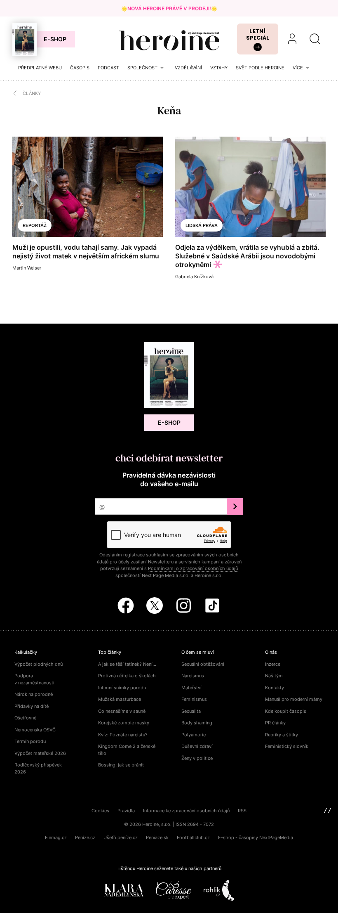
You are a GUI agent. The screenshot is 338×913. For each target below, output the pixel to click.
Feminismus (194, 699)
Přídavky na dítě (31, 706)
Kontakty (274, 688)
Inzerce (272, 664)
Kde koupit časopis (285, 711)
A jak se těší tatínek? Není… (127, 664)
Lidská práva (201, 225)
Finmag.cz (56, 837)
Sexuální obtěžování (202, 664)
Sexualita (191, 711)
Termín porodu (30, 741)
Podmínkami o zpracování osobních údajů (193, 568)
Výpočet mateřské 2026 (40, 753)
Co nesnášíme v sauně (122, 711)
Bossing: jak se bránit (121, 765)
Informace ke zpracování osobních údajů (186, 811)
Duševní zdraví (197, 746)
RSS (242, 811)
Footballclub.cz (193, 837)
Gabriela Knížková (194, 276)
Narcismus (192, 676)
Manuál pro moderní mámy (293, 699)
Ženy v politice (197, 758)
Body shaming (196, 723)
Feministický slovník (286, 746)
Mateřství (191, 688)
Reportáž (35, 225)
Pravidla (126, 811)
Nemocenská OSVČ (35, 730)
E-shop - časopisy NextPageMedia (255, 837)
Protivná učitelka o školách (127, 676)
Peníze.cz (85, 837)
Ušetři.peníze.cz (120, 837)
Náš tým (274, 676)
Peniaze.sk (157, 837)
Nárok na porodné (33, 694)
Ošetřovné (25, 718)
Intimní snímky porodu (122, 688)
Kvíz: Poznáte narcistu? (123, 735)
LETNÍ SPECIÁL (258, 34)
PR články (275, 723)
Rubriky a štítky (281, 735)
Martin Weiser (26, 268)
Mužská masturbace (119, 699)
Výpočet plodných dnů (38, 664)
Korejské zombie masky (123, 723)
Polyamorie (193, 735)
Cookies (100, 811)
